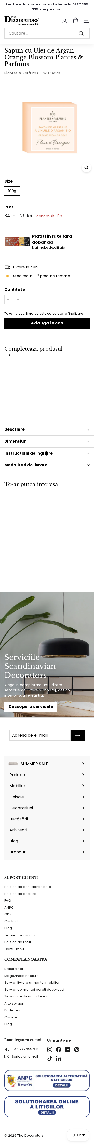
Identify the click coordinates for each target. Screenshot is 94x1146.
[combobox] (47, 33)
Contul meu (14, 949)
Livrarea (32, 314)
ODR (8, 914)
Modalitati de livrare (25, 465)
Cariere (10, 1017)
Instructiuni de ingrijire (28, 453)
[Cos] (75, 20)
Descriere (14, 429)
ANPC (9, 907)
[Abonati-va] (78, 735)
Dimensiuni (16, 441)
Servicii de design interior (26, 996)
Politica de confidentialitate (27, 886)
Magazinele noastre (21, 975)
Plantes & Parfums (21, 73)
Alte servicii (14, 1003)
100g (12, 190)
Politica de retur (17, 942)
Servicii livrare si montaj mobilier (32, 982)
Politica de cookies (20, 893)
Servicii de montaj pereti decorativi (34, 989)
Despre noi (13, 968)
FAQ (7, 900)
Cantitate (14, 289)
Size (8, 181)
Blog (8, 928)
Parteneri (12, 1010)
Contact (11, 921)
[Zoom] (86, 167)
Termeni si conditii (19, 935)
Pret (8, 207)
